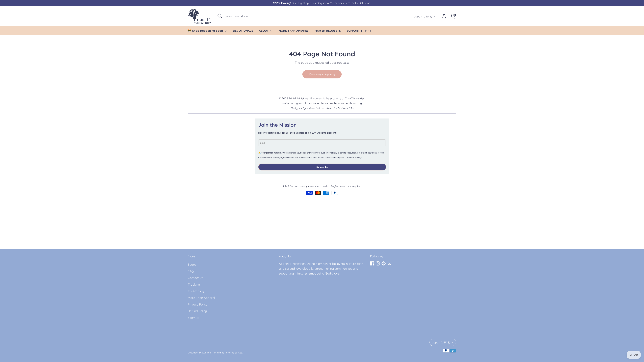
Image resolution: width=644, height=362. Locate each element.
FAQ (191, 271)
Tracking (194, 284)
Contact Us (195, 278)
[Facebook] (372, 263)
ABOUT (264, 30)
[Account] (444, 16)
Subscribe (322, 167)
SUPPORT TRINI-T (359, 30)
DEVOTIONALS (243, 30)
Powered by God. (234, 352)
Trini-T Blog (196, 291)
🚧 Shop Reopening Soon (206, 30)
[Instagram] (378, 263)
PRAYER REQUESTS (327, 30)
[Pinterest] (384, 263)
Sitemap (193, 318)
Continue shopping (322, 74)
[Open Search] (219, 15)
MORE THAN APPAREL (294, 30)
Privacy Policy (197, 304)
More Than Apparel (201, 298)
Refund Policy (197, 311)
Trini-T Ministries (215, 352)
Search (192, 264)
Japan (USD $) (423, 16)
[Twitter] (389, 263)
